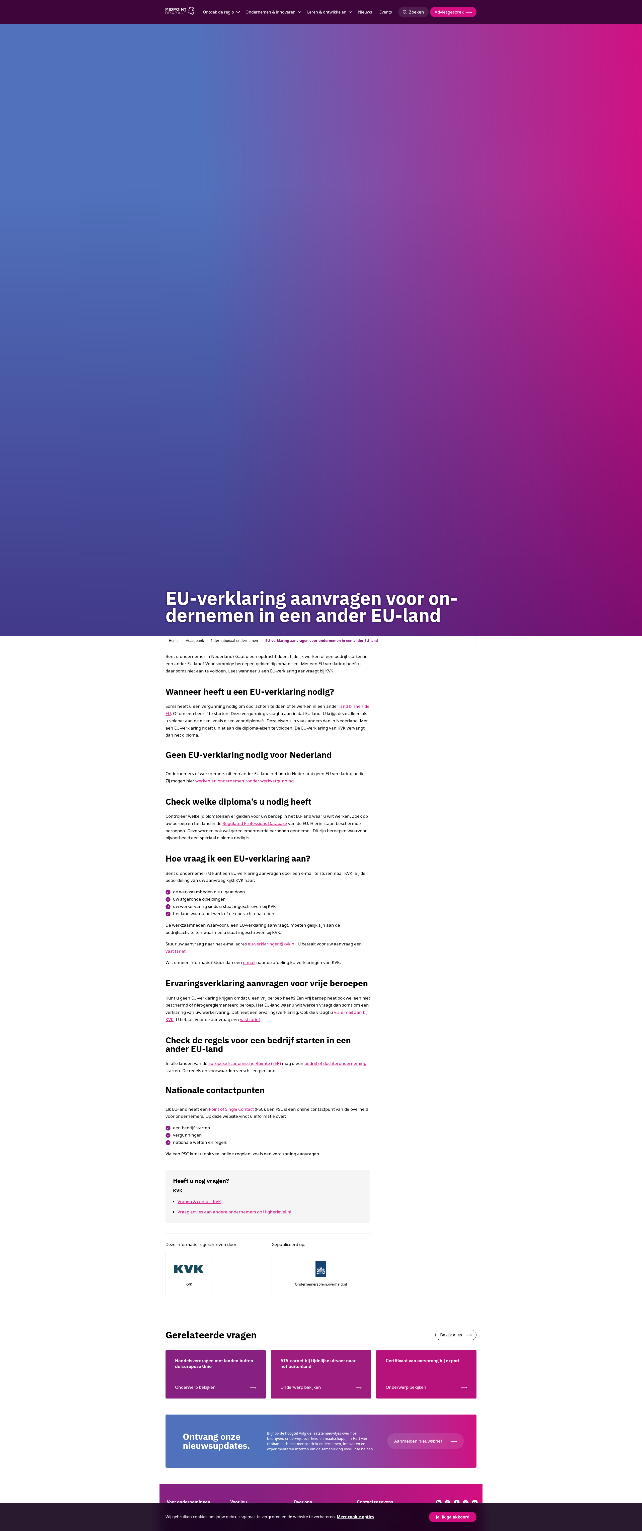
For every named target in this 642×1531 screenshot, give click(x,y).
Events (385, 12)
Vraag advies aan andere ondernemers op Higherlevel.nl (234, 1212)
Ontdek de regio (218, 12)
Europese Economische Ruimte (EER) (244, 1063)
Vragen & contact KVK (199, 1201)
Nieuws (365, 12)
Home (174, 640)
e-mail (249, 962)
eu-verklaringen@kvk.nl (271, 944)
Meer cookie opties (355, 1516)
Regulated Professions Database (254, 823)
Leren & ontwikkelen (326, 12)
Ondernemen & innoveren (270, 12)
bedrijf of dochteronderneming (335, 1063)
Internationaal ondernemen (234, 640)
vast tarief (176, 951)
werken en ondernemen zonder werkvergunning (244, 781)
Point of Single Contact (231, 1109)
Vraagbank (195, 640)
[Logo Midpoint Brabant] (180, 12)
